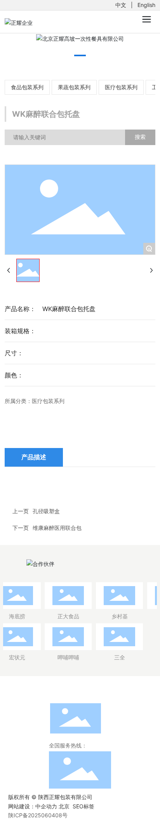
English (146, 5)
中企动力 (46, 806)
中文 (120, 5)
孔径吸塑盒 (46, 511)
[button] (80, 55)
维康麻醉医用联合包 (57, 527)
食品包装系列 (27, 87)
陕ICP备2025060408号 (38, 815)
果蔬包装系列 (74, 87)
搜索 (140, 136)
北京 (64, 806)
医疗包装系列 (121, 87)
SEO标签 (83, 806)
